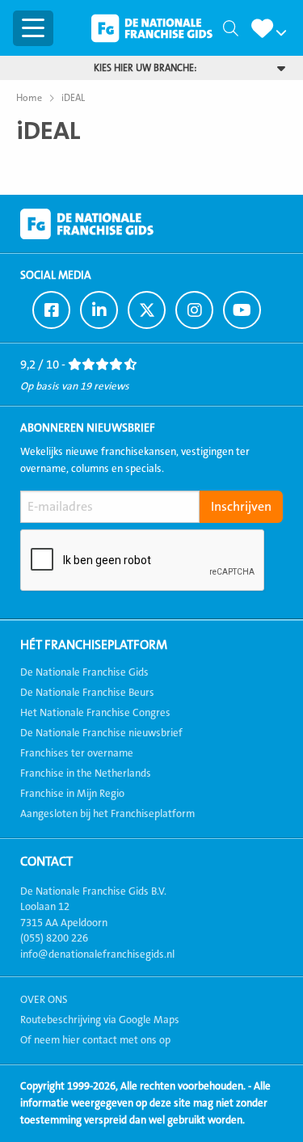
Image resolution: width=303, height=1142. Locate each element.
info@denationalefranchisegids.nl (97, 954)
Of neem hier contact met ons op (95, 1040)
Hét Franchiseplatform (93, 645)
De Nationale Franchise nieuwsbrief (101, 733)
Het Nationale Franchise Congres (95, 712)
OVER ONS (44, 999)
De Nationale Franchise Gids (152, 28)
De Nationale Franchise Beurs (87, 692)
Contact (46, 861)
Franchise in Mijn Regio (72, 793)
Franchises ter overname (76, 753)
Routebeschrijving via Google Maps (99, 1020)
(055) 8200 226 (54, 938)
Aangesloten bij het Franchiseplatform (107, 814)
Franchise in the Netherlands (85, 773)
